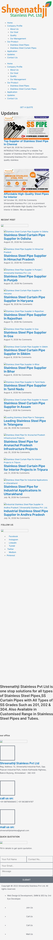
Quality (13, 35)
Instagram (13, 539)
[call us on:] (7, 788)
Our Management (18, 38)
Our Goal (14, 32)
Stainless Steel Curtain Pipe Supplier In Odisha (24, 236)
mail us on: (7, 827)
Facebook (13, 536)
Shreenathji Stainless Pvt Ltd (19, 763)
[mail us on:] (7, 816)
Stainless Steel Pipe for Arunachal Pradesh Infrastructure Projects (21, 445)
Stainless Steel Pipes (19, 45)
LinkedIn (12, 543)
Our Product (12, 42)
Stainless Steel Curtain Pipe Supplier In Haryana (24, 299)
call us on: (7, 798)
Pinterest (11, 555)
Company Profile (14, 26)
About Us (14, 29)
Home (10, 23)
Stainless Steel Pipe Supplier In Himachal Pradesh (25, 257)
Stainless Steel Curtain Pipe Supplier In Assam (24, 405)
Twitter (10, 549)
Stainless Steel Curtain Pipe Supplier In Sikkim (24, 352)
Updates (11, 54)
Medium (12, 552)
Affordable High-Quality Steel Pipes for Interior (26, 195)
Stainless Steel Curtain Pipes (23, 48)
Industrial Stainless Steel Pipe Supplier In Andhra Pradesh (26, 512)
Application (12, 51)
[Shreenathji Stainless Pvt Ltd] (7, 753)
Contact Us (12, 57)
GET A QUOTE (26, 107)
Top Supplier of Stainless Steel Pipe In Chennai (26, 143)
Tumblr (11, 546)
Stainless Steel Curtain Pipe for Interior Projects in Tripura (26, 467)
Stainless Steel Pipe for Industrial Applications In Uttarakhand (22, 490)
